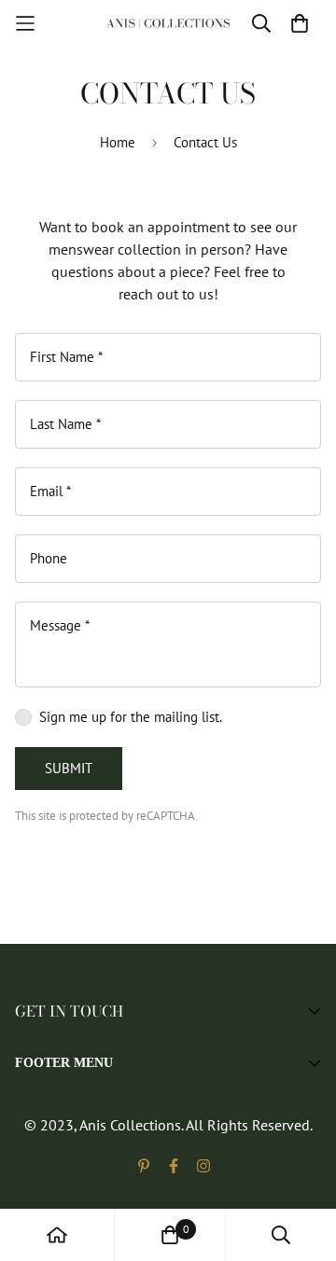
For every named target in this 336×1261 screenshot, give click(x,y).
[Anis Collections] (168, 24)
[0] (170, 1235)
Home (117, 142)
